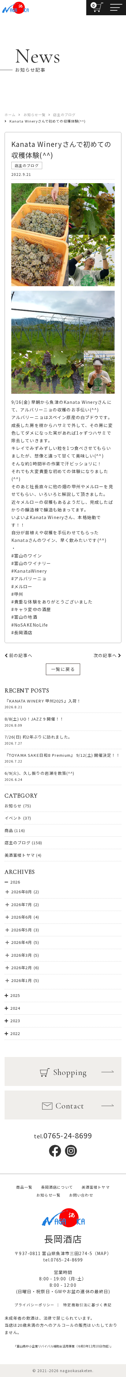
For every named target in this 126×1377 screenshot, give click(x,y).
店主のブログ (18, 842)
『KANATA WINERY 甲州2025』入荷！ (43, 701)
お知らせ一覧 (48, 1194)
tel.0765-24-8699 (63, 1260)
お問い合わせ (81, 1194)
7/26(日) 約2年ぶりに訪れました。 (38, 737)
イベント (13, 818)
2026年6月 (21, 917)
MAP (102, 1253)
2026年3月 (21, 955)
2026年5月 (21, 930)
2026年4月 (21, 942)
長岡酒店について (57, 1187)
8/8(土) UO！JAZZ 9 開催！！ (34, 719)
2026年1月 (21, 980)
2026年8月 (21, 892)
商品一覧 (24, 1187)
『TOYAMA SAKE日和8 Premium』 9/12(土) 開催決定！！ (62, 755)
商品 (9, 830)
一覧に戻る (63, 669)
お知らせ (13, 806)
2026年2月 (21, 967)
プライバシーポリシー (34, 1304)
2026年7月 (21, 904)
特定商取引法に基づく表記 (87, 1304)
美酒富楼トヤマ (20, 855)
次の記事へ (106, 655)
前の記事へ (20, 655)
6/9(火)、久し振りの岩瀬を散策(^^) (40, 773)
